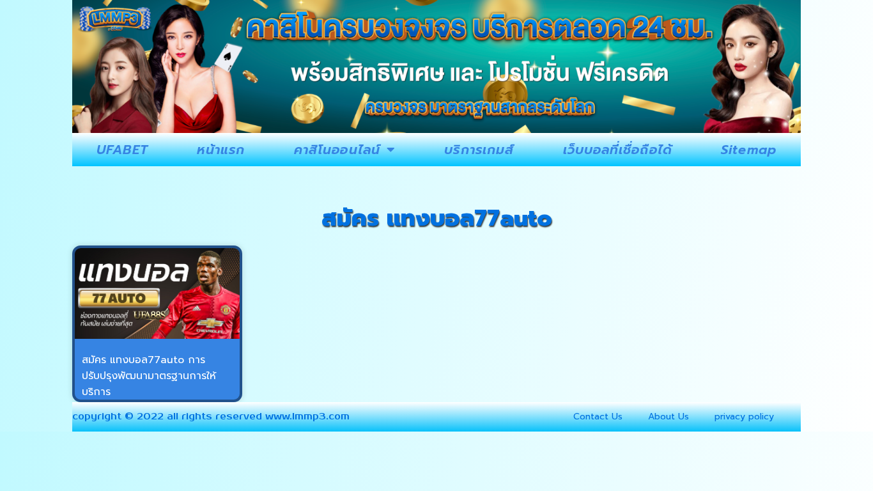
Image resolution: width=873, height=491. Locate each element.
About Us (668, 416)
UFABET (122, 149)
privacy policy (744, 416)
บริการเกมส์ (479, 149)
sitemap (748, 149)
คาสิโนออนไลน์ (337, 149)
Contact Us (597, 416)
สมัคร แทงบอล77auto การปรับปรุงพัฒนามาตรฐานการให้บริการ (149, 376)
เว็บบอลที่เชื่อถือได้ (617, 149)
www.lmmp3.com (307, 416)
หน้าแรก (221, 149)
